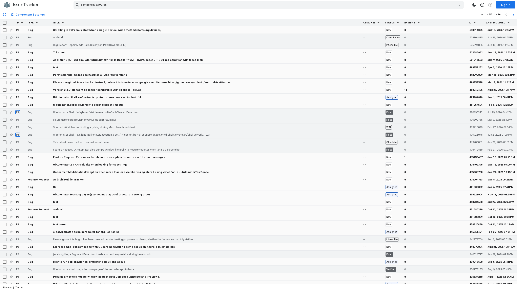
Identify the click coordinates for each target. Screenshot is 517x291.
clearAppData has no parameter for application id (86, 231)
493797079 (476, 74)
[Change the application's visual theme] (474, 5)
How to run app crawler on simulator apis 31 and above (89, 261)
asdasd (58, 209)
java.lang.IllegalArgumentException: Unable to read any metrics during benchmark (102, 254)
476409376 (476, 164)
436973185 (476, 269)
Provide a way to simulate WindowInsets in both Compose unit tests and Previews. (106, 276)
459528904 (476, 194)
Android (58, 37)
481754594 (476, 104)
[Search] (77, 4)
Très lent (59, 52)
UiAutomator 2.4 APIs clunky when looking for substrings (90, 164)
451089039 (476, 216)
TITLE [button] (56, 22)
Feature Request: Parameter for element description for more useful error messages (109, 157)
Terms (19, 287)
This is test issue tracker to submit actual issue (81, 142)
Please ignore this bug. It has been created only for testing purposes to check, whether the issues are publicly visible (123, 239)
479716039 (476, 127)
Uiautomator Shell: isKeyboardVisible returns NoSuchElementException (95, 112)
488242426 (476, 89)
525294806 (476, 44)
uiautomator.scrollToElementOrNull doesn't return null (85, 119)
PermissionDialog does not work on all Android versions (90, 74)
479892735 (476, 119)
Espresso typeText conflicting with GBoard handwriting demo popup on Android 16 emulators (114, 246)
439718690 (476, 261)
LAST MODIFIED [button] (495, 22)
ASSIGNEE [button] (369, 22)
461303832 (476, 187)
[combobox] (269, 4)
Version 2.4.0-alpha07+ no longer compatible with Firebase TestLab (97, 89)
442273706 (476, 239)
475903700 (476, 172)
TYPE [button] (30, 22)
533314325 (476, 30)
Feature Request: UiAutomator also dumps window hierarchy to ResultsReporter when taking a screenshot (117, 149)
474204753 (476, 179)
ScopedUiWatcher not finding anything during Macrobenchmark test (94, 127)
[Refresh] (4, 14)
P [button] (18, 22)
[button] (22, 22)
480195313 (476, 112)
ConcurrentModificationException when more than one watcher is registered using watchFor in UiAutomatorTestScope (131, 172)
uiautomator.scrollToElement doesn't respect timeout (88, 104)
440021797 (476, 254)
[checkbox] (4, 23)
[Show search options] (459, 4)
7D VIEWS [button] (409, 22)
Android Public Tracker (68, 179)
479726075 (476, 134)
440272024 (476, 246)
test (55, 67)
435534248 (476, 276)
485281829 (476, 97)
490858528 (476, 82)
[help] (482, 5)
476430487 (476, 157)
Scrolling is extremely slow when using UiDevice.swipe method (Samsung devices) (107, 30)
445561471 (476, 231)
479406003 (476, 142)
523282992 (476, 52)
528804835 (476, 37)
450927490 (476, 224)
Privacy (7, 287)
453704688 (476, 201)
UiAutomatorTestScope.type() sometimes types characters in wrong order (101, 194)
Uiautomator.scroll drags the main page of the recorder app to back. (94, 269)
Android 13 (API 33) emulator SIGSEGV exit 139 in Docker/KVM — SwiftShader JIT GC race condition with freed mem (128, 59)
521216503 (476, 59)
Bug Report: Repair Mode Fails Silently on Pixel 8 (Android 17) (90, 44)
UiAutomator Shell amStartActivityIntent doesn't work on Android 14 (97, 97)
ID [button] (470, 22)
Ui (54, 187)
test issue (59, 224)
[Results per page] (482, 14)
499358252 (476, 67)
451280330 (476, 209)
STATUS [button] (390, 22)
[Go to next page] (513, 14)
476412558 (476, 149)
